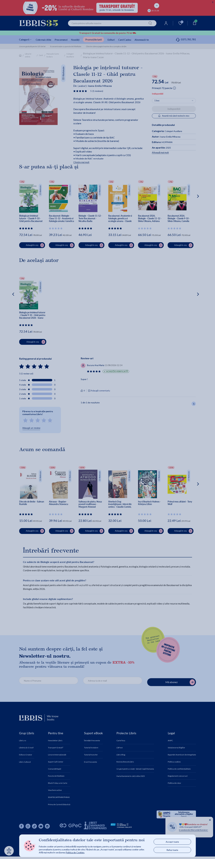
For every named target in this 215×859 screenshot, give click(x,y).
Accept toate (172, 841)
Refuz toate (172, 850)
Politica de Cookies (75, 852)
